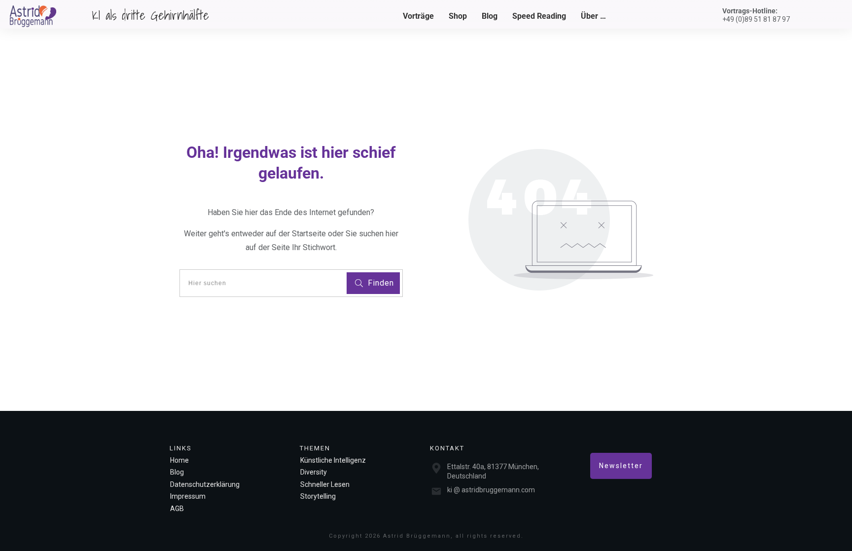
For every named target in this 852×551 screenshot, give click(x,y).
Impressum (188, 496)
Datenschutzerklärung (205, 484)
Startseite (310, 233)
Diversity (313, 472)
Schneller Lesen (325, 484)
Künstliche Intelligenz (333, 460)
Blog (177, 472)
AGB (177, 509)
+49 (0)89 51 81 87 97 (756, 19)
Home (179, 460)
